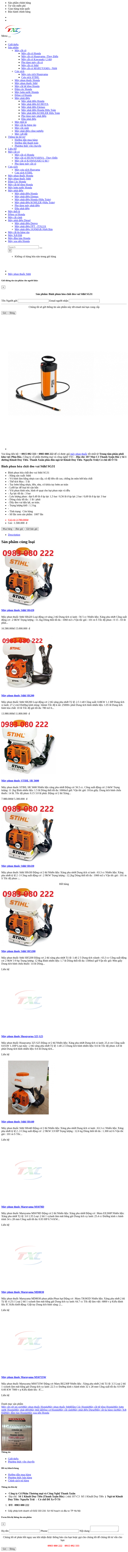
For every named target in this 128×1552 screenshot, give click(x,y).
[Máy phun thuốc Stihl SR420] (28, 604)
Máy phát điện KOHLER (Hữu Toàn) (35, 202)
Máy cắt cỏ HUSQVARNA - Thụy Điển (36, 157)
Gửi (4, 313)
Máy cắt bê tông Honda (27, 86)
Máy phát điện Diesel (19, 220)
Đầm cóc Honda (23, 89)
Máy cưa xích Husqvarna (34, 74)
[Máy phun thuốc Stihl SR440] (28, 1115)
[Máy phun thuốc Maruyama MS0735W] (28, 1371)
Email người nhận (58, 300)
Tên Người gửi (9, 300)
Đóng (12, 313)
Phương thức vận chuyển (28, 145)
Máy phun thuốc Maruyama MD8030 (22, 1292)
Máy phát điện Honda (32, 101)
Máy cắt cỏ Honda (31, 53)
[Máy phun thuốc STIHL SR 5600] (28, 774)
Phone (44, 1530)
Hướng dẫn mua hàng (26, 139)
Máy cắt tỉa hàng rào (25, 125)
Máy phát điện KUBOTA (34, 104)
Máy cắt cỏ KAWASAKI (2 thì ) (32, 160)
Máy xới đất (21, 133)
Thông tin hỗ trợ (16, 136)
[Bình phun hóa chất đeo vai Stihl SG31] (67, 383)
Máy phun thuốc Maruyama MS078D (22, 1206)
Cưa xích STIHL (30, 77)
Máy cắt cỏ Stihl (29, 65)
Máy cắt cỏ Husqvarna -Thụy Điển (39, 56)
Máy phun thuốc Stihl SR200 (17, 695)
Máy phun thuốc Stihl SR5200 (18, 951)
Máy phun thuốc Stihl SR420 (17, 610)
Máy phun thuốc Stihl (26, 83)
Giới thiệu (13, 44)
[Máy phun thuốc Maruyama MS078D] (28, 1201)
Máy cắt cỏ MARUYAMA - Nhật (39, 68)
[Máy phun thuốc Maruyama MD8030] (28, 1286)
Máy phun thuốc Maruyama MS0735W (23, 1377)
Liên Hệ (12, 148)
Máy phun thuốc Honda (27, 80)
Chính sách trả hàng (18, 1480)
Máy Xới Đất (15, 235)
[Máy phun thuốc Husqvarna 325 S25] (28, 1030)
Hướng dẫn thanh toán (26, 142)
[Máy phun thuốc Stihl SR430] (28, 860)
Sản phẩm (13, 47)
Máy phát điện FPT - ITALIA (30, 226)
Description (14, 534)
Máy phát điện (22, 98)
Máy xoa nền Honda (19, 241)
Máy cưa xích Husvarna (27, 169)
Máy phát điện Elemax (33, 107)
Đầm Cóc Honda (17, 181)
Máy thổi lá (21, 122)
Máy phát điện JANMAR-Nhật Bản (34, 229)
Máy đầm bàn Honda (19, 238)
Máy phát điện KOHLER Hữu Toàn (40, 113)
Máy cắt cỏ (20, 50)
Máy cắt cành (22, 128)
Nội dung (85, 1530)
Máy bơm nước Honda (27, 92)
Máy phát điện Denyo (26, 223)
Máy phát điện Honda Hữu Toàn (38, 110)
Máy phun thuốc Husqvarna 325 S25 (22, 1036)
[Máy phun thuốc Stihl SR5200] (28, 945)
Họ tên (4, 1530)
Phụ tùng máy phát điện (33, 116)
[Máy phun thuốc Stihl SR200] (28, 689)
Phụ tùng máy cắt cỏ (32, 62)
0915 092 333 (15, 20)
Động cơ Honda (23, 95)
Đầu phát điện (28, 119)
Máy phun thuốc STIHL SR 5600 (20, 780)
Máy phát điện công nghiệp (29, 131)
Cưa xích (19, 71)
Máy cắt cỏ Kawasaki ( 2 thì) (36, 59)
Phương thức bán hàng (20, 1477)
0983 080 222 (15, 17)
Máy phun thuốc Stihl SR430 (17, 866)
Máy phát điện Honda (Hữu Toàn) (33, 199)
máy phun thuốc (78, 453)
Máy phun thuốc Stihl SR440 (17, 1121)
